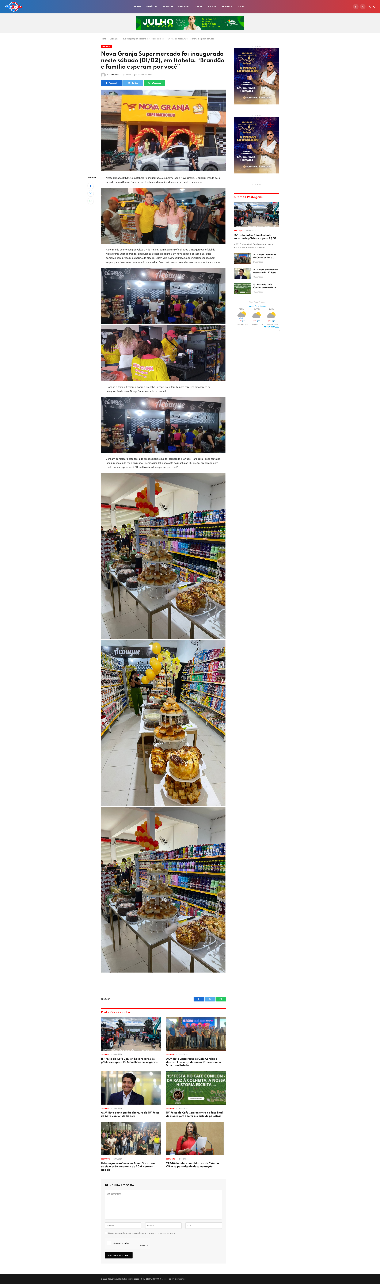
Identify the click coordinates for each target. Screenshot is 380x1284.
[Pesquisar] (374, 6)
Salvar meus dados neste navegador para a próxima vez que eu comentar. (142, 1233)
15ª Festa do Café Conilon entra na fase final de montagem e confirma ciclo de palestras (194, 1114)
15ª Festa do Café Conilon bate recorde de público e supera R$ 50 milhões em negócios (129, 1060)
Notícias (151, 7)
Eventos (168, 7)
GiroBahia (115, 75)
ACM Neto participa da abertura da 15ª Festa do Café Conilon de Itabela (130, 1114)
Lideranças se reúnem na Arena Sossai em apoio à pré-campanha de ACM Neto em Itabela (128, 1166)
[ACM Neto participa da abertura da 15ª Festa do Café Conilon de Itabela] (131, 1088)
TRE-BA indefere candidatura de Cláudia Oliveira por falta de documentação (192, 1165)
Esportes (184, 7)
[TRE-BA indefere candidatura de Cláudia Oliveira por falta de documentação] (196, 1138)
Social (241, 7)
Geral (198, 7)
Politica (227, 7)
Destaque (106, 47)
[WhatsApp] (91, 201)
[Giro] (13, 6)
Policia (212, 7)
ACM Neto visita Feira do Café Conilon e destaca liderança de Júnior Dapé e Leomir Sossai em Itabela (193, 1062)
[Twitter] (91, 193)
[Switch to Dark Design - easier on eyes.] (369, 6)
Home (137, 7)
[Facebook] (91, 186)
